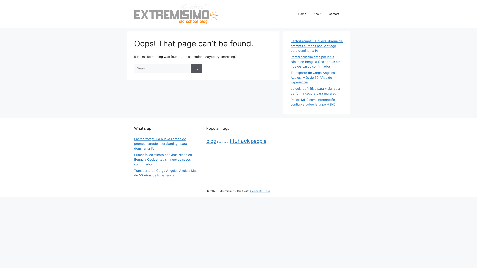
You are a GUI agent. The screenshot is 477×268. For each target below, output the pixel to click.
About (317, 14)
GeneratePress (260, 191)
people (258, 141)
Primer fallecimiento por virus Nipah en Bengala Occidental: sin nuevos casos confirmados (315, 61)
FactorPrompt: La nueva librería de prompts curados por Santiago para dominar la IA (317, 45)
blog (211, 141)
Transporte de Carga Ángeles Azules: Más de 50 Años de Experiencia (313, 77)
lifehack (240, 141)
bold (219, 142)
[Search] (196, 68)
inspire (225, 142)
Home (302, 14)
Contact (334, 14)
